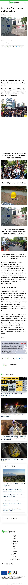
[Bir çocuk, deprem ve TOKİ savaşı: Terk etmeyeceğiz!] (14, 475)
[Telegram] (16, 46)
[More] (22, 46)
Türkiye (7, 43)
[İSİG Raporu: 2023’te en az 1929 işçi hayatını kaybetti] (14, 384)
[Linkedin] (19, 46)
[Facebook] (10, 46)
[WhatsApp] (7, 46)
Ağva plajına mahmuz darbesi (11, 500)
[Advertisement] (14, 64)
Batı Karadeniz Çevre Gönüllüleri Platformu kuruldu (12, 509)
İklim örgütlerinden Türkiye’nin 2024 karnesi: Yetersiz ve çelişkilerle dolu (13, 490)
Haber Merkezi (7, 15)
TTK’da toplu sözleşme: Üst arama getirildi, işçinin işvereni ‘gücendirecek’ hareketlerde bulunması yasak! (13, 437)
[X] (13, 46)
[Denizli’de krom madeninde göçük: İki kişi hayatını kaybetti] (14, 405)
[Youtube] (12, 564)
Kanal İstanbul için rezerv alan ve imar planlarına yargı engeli (13, 495)
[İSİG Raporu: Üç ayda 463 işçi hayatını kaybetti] (14, 450)
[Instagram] (4, 564)
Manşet (2, 43)
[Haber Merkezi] (2, 15)
